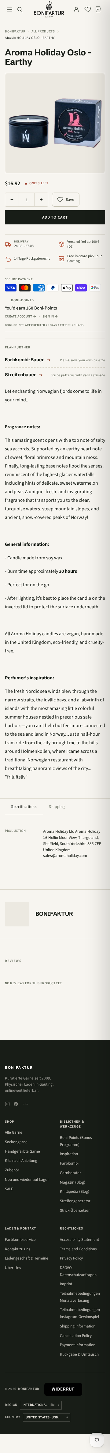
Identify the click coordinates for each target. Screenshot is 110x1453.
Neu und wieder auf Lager (27, 1179)
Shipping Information (77, 1326)
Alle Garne (13, 1132)
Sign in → (50, 316)
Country (12, 1417)
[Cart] (99, 9)
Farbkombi (69, 1163)
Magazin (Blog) (72, 1182)
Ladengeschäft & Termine (26, 1258)
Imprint (66, 1284)
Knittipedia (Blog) (74, 1191)
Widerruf (63, 1389)
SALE (9, 1189)
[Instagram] (7, 1104)
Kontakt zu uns (17, 1249)
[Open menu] (9, 9)
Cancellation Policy (76, 1335)
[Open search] (19, 9)
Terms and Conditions (78, 1249)
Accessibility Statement (79, 1239)
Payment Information (77, 1345)
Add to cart (55, 217)
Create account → (20, 316)
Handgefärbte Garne (22, 1151)
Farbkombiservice (20, 1239)
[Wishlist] (87, 9)
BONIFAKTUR (19, 1067)
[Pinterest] (15, 1104)
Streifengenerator (75, 1201)
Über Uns (13, 1268)
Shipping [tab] (57, 806)
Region (11, 1404)
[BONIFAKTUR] (49, 9)
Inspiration (69, 1154)
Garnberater (70, 1173)
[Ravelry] (25, 1104)
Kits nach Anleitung (21, 1160)
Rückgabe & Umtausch (79, 1354)
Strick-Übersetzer (75, 1210)
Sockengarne (16, 1142)
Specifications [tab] (24, 806)
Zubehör (12, 1170)
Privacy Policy (71, 1258)
